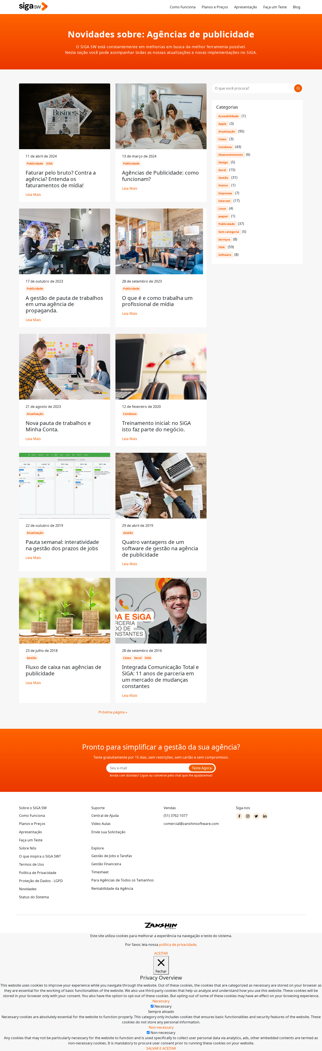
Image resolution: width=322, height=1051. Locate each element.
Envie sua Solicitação (108, 832)
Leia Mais (33, 194)
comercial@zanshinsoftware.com (191, 823)
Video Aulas (101, 823)
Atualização (226, 131)
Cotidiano (225, 147)
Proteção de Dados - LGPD (41, 880)
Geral (222, 170)
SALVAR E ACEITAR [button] (161, 1048)
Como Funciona (183, 7)
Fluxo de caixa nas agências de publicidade (63, 670)
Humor (223, 185)
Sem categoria (228, 232)
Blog (296, 7)
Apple (222, 124)
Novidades (28, 888)
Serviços (224, 239)
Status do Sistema (34, 897)
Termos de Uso (31, 864)
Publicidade (226, 224)
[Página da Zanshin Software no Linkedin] (265, 816)
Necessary (163, 1006)
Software (224, 255)
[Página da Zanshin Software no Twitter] (256, 816)
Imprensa (225, 193)
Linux (222, 209)
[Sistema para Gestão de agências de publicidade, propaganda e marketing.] (33, 6)
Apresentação (245, 7)
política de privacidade (177, 944)
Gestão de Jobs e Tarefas (111, 855)
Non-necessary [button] (161, 1027)
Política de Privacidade (37, 872)
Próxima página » (113, 712)
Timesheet (100, 872)
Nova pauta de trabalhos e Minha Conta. (58, 426)
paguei (223, 216)
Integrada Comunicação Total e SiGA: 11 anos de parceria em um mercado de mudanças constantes (160, 676)
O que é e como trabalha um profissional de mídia (157, 301)
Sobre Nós (27, 848)
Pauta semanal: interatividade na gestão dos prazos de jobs (62, 545)
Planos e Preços (215, 7)
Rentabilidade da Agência (112, 888)
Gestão (223, 178)
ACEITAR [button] (161, 953)
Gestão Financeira (106, 864)
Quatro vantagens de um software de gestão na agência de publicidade (160, 548)
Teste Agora (202, 768)
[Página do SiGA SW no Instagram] (247, 816)
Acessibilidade (228, 116)
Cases (222, 139)
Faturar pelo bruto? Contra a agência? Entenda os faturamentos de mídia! (61, 179)
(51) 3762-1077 (176, 815)
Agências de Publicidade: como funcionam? (160, 175)
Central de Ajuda (105, 815)
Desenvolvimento (230, 155)
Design (223, 162)
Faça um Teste (275, 7)
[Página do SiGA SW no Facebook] (239, 816)
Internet (224, 201)
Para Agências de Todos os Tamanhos (122, 880)
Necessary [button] (161, 1001)
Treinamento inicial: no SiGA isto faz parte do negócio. (156, 426)
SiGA (221, 247)
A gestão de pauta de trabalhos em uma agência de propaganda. (64, 304)
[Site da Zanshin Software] (161, 926)
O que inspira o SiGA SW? (40, 856)
